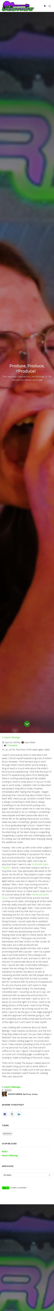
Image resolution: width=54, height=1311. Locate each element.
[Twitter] (12, 1114)
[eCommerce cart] (44, 5)
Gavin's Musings (12, 737)
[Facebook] (5, 1114)
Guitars (8, 1090)
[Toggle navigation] (49, 6)
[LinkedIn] (19, 1114)
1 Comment (12, 745)
